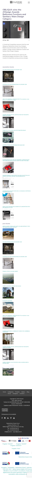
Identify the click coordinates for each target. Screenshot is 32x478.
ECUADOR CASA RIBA (7, 300)
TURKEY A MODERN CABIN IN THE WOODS (12, 286)
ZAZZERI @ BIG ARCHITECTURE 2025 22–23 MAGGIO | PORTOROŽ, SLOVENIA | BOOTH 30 (17, 191)
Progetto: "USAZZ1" (8, 444)
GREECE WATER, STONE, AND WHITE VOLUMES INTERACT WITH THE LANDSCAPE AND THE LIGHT (16, 227)
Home (4, 392)
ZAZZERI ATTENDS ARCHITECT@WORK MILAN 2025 (13, 145)
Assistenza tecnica (23, 5)
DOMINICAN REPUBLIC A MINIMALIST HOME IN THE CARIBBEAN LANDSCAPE (16, 331)
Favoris (14, 9)
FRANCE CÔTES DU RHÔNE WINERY (10, 271)
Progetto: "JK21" (16, 448)
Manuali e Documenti (10, 7)
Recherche (24, 9)
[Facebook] (2, 418)
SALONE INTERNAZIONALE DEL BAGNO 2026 (12, 69)
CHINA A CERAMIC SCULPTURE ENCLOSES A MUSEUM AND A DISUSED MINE (16, 363)
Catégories (10, 392)
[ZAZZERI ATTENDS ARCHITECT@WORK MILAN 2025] (8, 151)
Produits (17, 392)
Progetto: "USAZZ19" (16, 445)
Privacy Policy (5, 409)
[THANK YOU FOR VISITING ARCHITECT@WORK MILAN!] (8, 137)
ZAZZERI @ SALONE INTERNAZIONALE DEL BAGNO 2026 (15, 84)
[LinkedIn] (8, 418)
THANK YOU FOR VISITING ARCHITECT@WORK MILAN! (14, 130)
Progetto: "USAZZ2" (21, 444)
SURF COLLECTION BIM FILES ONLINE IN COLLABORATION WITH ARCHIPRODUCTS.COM (16, 207)
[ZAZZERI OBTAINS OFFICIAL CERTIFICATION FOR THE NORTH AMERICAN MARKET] (8, 122)
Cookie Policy (5, 410)
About (9, 393)
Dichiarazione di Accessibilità (8, 414)
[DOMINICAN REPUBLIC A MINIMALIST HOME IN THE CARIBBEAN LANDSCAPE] (8, 338)
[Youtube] (14, 418)
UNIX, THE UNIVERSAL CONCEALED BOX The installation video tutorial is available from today (16, 99)
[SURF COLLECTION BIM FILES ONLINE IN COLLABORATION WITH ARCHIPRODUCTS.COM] (8, 214)
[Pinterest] (11, 418)
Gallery (23, 392)
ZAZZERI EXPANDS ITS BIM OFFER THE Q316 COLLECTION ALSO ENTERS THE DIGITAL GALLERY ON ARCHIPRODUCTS (16, 176)
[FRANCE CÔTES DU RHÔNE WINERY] (8, 278)
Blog (28, 392)
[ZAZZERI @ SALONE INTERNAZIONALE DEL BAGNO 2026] (8, 91)
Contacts (22, 393)
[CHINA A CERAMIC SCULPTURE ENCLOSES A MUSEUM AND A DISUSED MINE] (8, 370)
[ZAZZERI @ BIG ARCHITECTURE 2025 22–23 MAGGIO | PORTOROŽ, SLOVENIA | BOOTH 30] (8, 198)
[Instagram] (4, 418)
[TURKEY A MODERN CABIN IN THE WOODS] (8, 292)
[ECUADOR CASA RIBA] (8, 307)
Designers (15, 393)
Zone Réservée (24, 7)
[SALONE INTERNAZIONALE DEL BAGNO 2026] (8, 76)
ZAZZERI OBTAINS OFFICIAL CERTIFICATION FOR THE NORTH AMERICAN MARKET (16, 115)
